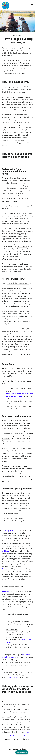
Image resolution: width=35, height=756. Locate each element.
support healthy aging (9, 712)
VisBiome (5, 551)
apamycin (6, 591)
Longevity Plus (7, 530)
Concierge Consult (13, 677)
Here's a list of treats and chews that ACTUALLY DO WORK (19, 394)
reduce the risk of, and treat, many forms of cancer (17, 547)
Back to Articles (19, 749)
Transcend (6, 569)
